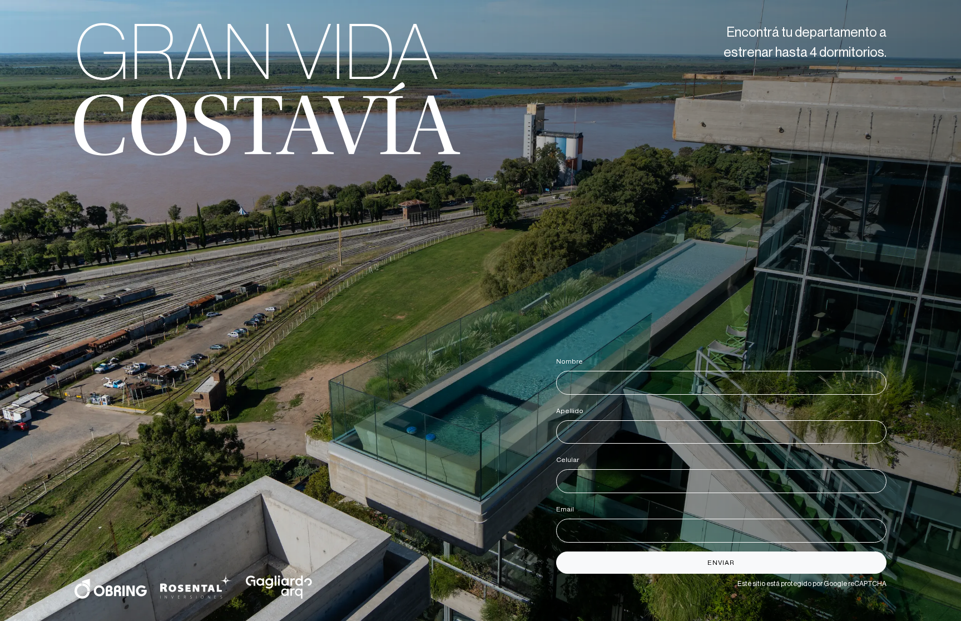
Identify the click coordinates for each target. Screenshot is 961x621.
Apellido (571, 411)
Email (567, 509)
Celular (569, 459)
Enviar (721, 562)
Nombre (571, 361)
